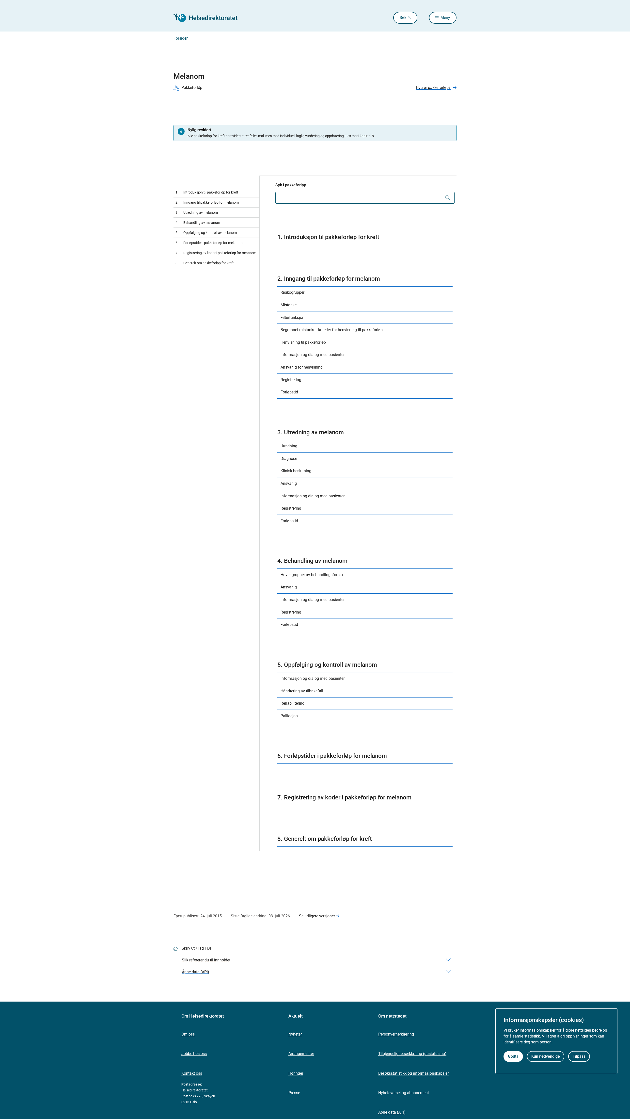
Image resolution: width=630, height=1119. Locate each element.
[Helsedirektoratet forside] (208, 18)
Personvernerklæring (396, 1034)
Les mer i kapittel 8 (360, 136)
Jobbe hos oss (194, 1053)
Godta (513, 1056)
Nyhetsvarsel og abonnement (403, 1092)
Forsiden (181, 38)
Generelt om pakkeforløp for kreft (204, 263)
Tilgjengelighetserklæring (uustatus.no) (412, 1053)
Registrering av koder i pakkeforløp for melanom (215, 253)
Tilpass (579, 1056)
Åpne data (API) (392, 1112)
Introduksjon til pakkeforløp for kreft (206, 192)
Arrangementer (301, 1053)
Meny (445, 17)
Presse (294, 1092)
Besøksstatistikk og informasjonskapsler (413, 1073)
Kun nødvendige (545, 1056)
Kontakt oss (191, 1073)
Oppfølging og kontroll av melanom (206, 233)
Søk (403, 17)
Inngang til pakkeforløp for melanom (207, 202)
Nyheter (295, 1034)
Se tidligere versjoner (317, 916)
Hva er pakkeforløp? (433, 87)
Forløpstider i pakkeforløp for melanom (208, 243)
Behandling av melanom (197, 223)
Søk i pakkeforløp (290, 185)
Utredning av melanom (196, 212)
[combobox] (365, 197)
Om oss (188, 1034)
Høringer (295, 1073)
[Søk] (447, 198)
